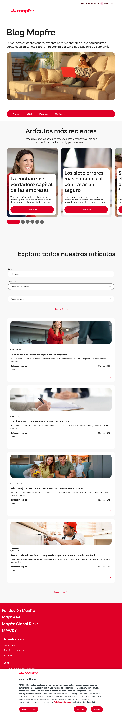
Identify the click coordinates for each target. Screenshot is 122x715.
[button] (13, 222)
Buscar (10, 269)
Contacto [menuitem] (60, 114)
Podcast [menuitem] (43, 114)
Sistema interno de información (19, 668)
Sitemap (8, 654)
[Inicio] (12, 11)
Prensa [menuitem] (15, 114)
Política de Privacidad (85, 702)
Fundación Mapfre (18, 610)
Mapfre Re (11, 617)
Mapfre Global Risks (20, 623)
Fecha (10, 294)
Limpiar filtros (61, 309)
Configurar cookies (28, 709)
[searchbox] (61, 274)
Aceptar (97, 709)
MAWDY (9, 630)
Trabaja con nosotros (14, 650)
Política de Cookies (62, 702)
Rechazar (80, 709)
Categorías (12, 281)
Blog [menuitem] (29, 113)
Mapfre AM (9, 645)
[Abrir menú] (110, 11)
